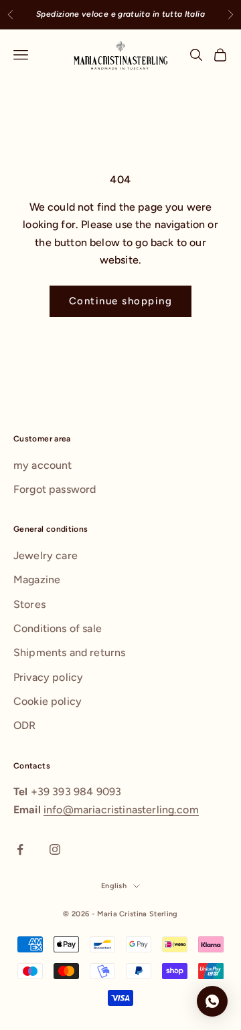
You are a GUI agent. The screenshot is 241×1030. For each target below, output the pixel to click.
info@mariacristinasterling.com (121, 809)
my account (42, 465)
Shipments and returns (69, 652)
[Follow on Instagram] (55, 849)
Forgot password (54, 489)
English (114, 886)
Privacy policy (48, 677)
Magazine (36, 579)
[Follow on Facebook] (20, 849)
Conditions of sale (57, 628)
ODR (24, 725)
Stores (29, 604)
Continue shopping (121, 301)
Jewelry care (45, 555)
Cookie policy (47, 701)
